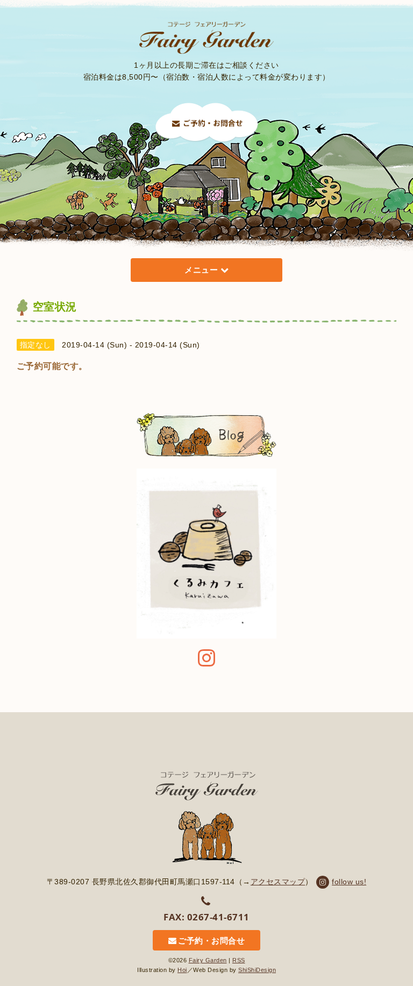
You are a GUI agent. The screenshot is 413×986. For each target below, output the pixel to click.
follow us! (349, 881)
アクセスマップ (278, 881)
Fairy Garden (208, 960)
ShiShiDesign (257, 970)
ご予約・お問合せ (211, 941)
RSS (238, 960)
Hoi (182, 970)
